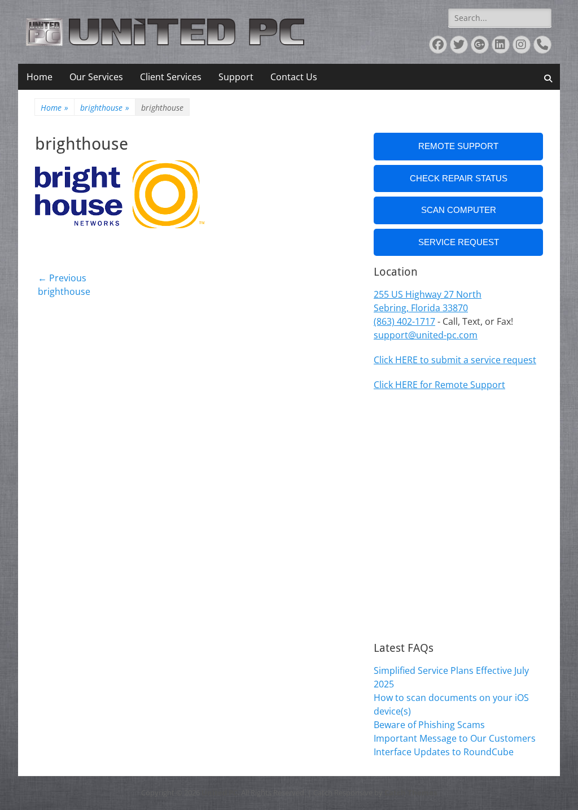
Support (235, 77)
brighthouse (104, 107)
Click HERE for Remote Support (439, 384)
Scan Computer (458, 210)
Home (39, 77)
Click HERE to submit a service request (455, 360)
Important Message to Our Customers (455, 738)
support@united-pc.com (426, 335)
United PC (220, 792)
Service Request (458, 242)
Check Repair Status (458, 178)
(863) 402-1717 (404, 321)
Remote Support (458, 146)
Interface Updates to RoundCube (444, 752)
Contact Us (293, 77)
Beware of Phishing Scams (429, 724)
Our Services (96, 77)
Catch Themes (410, 792)
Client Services (171, 77)
